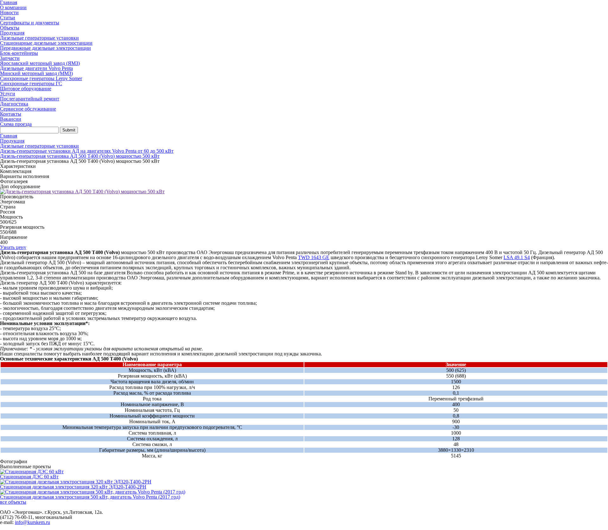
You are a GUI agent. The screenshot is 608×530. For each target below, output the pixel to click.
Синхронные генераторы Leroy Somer (41, 78)
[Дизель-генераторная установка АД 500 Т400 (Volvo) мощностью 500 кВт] (82, 191)
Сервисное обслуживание (28, 109)
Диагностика (14, 103)
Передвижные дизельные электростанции (45, 48)
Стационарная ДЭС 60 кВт (29, 476)
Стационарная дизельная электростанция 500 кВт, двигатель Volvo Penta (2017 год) (90, 497)
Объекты (9, 27)
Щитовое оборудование (25, 88)
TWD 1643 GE (313, 257)
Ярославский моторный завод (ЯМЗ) (40, 63)
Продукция (12, 32)
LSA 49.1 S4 (517, 257)
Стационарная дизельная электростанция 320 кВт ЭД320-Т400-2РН (73, 486)
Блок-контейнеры (19, 53)
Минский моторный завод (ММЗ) (36, 73)
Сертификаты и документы (29, 22)
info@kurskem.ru (32, 522)
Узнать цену (13, 247)
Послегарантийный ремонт (29, 98)
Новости (9, 12)
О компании (13, 7)
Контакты (10, 114)
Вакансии (10, 119)
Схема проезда (16, 124)
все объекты (13, 502)
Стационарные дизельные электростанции (46, 43)
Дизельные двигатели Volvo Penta (36, 68)
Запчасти (10, 58)
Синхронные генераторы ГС (31, 83)
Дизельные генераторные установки (39, 38)
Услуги (7, 93)
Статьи (7, 17)
